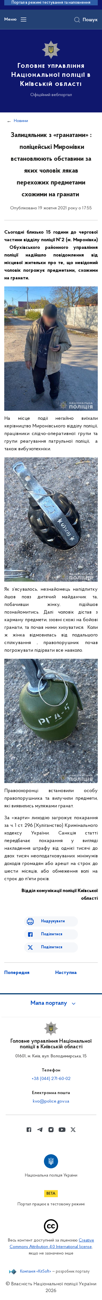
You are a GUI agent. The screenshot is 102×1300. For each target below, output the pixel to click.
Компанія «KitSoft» (35, 1272)
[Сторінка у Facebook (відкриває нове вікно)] (29, 1129)
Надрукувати (53, 921)
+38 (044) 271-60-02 (51, 1079)
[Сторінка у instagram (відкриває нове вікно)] (51, 1129)
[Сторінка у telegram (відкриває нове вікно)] (40, 1129)
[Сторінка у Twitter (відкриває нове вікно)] (73, 1129)
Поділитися (51, 934)
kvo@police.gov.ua (51, 1101)
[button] (51, 1003)
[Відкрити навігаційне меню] (23, 19)
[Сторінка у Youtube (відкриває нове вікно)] (62, 1129)
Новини (21, 121)
